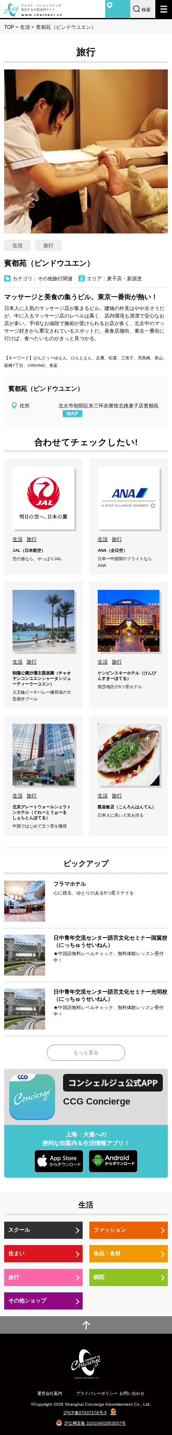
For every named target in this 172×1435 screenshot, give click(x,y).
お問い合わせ (131, 1393)
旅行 (13, 1277)
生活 (25, 27)
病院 (99, 1277)
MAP (72, 414)
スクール (19, 1230)
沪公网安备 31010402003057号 (95, 1423)
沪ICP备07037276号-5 (85, 1412)
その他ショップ (27, 1300)
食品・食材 (107, 1253)
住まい (16, 1253)
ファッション (110, 1230)
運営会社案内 (49, 1393)
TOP (9, 27)
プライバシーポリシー (97, 1393)
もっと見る (86, 1053)
